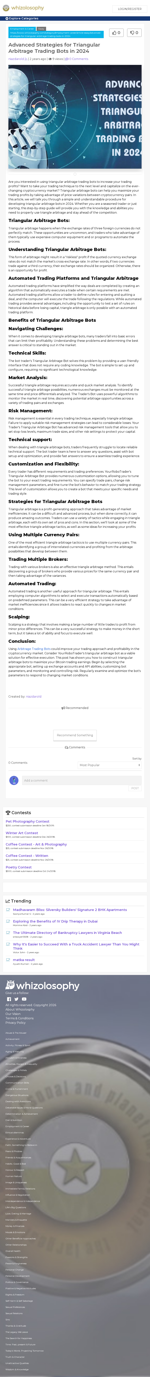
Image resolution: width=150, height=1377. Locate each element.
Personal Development (17, 1276)
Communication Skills (17, 1082)
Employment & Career (22, 28)
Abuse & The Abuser (16, 1032)
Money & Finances (14, 1226)
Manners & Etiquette (16, 1219)
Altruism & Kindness (16, 1057)
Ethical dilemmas (14, 1132)
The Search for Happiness (18, 1338)
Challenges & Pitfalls (16, 1070)
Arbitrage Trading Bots (33, 649)
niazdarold (16, 59)
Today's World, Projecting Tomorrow (24, 1350)
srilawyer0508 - (21, 936)
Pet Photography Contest (27, 821)
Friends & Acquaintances (18, 1157)
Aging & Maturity (14, 1051)
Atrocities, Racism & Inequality (21, 1064)
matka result (24, 960)
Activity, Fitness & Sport (17, 1045)
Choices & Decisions (15, 1076)
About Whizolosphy (20, 1009)
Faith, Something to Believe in (21, 1145)
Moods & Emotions (15, 1232)
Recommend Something (75, 735)
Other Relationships (16, 1244)
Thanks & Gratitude (15, 1325)
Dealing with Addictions (18, 1101)
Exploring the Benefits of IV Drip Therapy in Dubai (55, 921)
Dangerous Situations (16, 1095)
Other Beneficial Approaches (20, 1238)
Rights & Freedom (14, 1294)
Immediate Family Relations (20, 1188)
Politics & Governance (16, 1282)
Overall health (12, 1251)
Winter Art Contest (22, 833)
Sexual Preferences (15, 1307)
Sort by (137, 758)
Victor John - (20, 952)
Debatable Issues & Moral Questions (24, 1107)
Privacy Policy (15, 1022)
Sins (7, 1319)
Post (135, 788)
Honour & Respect (14, 1170)
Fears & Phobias (13, 1151)
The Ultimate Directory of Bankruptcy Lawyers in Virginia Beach (67, 933)
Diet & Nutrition (13, 1120)
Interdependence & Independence (22, 1201)
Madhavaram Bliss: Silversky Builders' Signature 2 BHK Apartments (70, 910)
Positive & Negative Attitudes (20, 1288)
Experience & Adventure (18, 1138)
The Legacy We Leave (16, 1332)
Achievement (12, 1039)
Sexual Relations (13, 1313)
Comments (78, 59)
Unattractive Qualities (17, 1363)
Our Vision (12, 1014)
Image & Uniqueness (16, 1182)
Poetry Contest (19, 867)
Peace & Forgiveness (16, 1263)
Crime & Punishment (16, 1089)
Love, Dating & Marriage (18, 1213)
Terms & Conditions (19, 1018)
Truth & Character (15, 1357)
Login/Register (130, 9)
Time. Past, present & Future (20, 1344)
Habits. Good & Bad (15, 1163)
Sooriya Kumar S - (23, 913)
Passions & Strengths (16, 1257)
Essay (41, 28)
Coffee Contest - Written (27, 856)
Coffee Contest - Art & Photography (36, 844)
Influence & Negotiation (17, 1194)
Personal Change (14, 1269)
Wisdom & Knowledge (17, 1369)
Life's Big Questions (15, 1207)
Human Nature (13, 1176)
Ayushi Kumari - (22, 963)
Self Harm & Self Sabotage (19, 1300)
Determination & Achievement (21, 1113)
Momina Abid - (21, 925)
